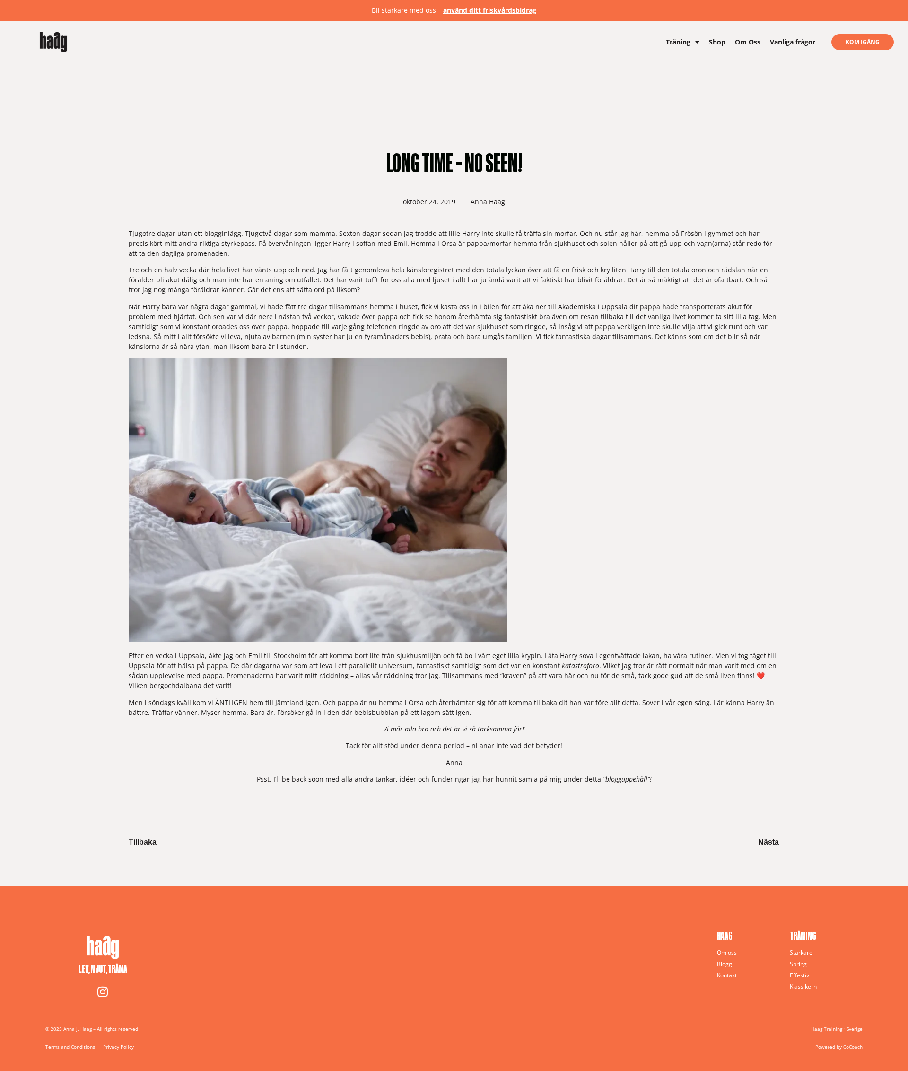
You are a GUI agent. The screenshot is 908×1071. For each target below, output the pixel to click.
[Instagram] (102, 992)
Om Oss (747, 41)
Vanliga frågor (792, 41)
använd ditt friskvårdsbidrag (489, 10)
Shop (717, 41)
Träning (678, 41)
